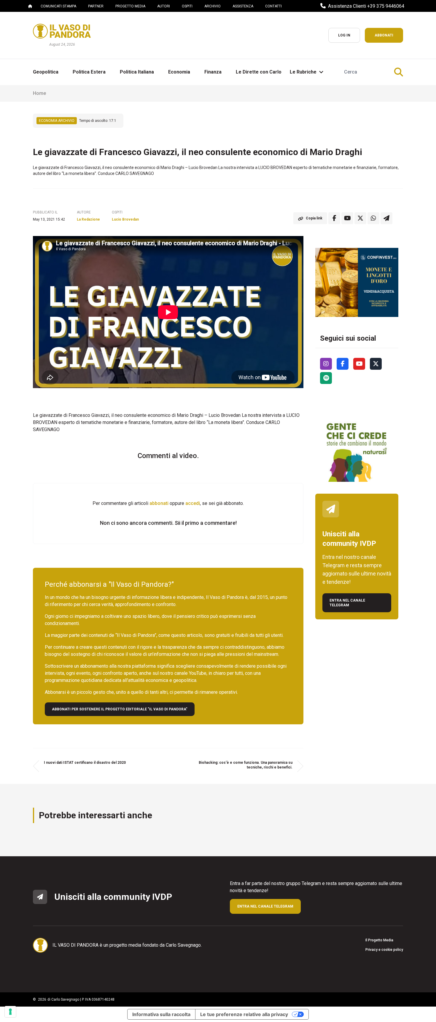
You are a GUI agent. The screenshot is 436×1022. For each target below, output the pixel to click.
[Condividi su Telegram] (386, 218)
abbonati (158, 503)
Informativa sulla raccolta (161, 1014)
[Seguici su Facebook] (343, 364)
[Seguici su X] (376, 364)
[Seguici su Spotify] (326, 378)
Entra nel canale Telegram (347, 602)
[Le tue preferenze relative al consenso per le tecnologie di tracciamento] (10, 1011)
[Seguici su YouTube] (359, 364)
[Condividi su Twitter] (360, 218)
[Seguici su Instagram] (326, 364)
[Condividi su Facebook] (334, 218)
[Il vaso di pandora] (62, 31)
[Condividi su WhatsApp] (373, 218)
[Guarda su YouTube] (347, 218)
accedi (192, 503)
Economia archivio (56, 121)
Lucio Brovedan (125, 219)
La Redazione (88, 219)
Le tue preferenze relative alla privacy (244, 1014)
